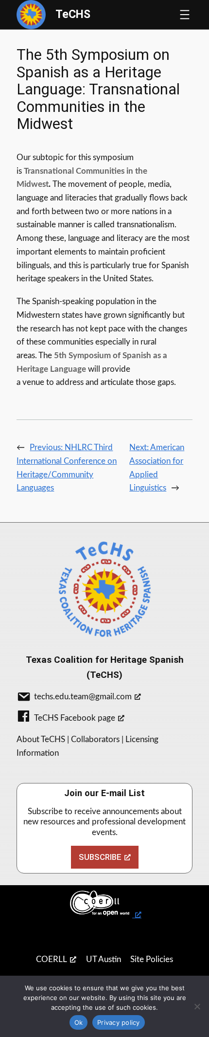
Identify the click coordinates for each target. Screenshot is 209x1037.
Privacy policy (118, 1022)
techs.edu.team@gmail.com (83, 696)
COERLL (51, 959)
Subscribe (100, 857)
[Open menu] (184, 14)
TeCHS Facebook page (74, 718)
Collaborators (95, 739)
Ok (78, 1022)
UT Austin (103, 959)
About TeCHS (41, 739)
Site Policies (151, 959)
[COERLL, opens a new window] (104, 903)
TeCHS (72, 14)
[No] (197, 1006)
